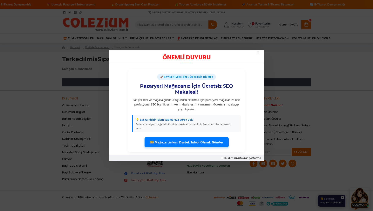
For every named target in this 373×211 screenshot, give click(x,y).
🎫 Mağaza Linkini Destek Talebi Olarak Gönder (186, 142)
